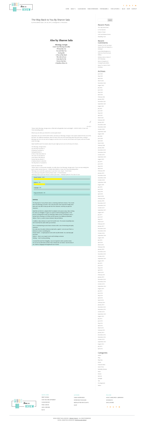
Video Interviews (92, 8)
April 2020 (100, 140)
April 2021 (100, 115)
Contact (134, 8)
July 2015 (100, 263)
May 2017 (100, 219)
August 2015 (101, 261)
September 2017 (102, 210)
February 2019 (101, 170)
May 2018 (100, 191)
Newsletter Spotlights (81, 402)
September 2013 (102, 314)
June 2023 (100, 74)
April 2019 (100, 168)
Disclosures (110, 402)
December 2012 (102, 334)
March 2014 (101, 300)
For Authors (115, 8)
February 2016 (101, 247)
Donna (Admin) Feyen (38, 22)
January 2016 (101, 249)
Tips (99, 380)
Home (67, 8)
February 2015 (101, 274)
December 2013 (102, 307)
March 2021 (101, 117)
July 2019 (100, 161)
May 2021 (100, 113)
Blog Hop (100, 360)
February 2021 (101, 120)
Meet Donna (45, 397)
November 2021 (102, 101)
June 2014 (100, 293)
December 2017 (102, 203)
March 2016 (101, 244)
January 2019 (101, 173)
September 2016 (102, 235)
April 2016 (100, 242)
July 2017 (100, 214)
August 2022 (101, 85)
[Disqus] (61, 268)
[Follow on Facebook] (123, 5)
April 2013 (100, 325)
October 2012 (101, 339)
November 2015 (102, 254)
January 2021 (101, 122)
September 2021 (102, 104)
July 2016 (100, 240)
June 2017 (100, 217)
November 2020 (102, 127)
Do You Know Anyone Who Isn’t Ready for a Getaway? (105, 47)
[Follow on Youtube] (135, 5)
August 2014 (101, 288)
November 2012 (102, 337)
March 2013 (101, 328)
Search (110, 20)
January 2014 (101, 304)
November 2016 (102, 231)
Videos (99, 385)
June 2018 (100, 189)
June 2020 (100, 138)
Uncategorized (101, 383)
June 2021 (100, 110)
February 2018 (101, 198)
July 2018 (100, 187)
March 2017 (101, 221)
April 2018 (100, 194)
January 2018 (101, 201)
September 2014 (102, 286)
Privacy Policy (74, 418)
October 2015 (101, 256)
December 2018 (102, 175)
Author (99, 355)
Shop (128, 8)
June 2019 (100, 164)
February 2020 (101, 145)
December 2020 (102, 124)
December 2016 (102, 228)
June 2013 (100, 321)
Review (99, 374)
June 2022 (100, 90)
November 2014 (102, 281)
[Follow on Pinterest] (132, 5)
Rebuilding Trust (102, 36)
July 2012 (100, 346)
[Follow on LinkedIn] (129, 5)
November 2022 (102, 83)
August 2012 (101, 344)
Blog (123, 8)
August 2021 (101, 106)
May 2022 (100, 92)
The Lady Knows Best (103, 27)
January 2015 (101, 277)
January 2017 (101, 226)
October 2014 (101, 284)
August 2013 (101, 316)
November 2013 (102, 309)
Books (99, 362)
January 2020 (101, 147)
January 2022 (101, 99)
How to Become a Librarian (114, 397)
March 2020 (101, 143)
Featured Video (101, 364)
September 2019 (102, 157)
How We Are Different (49, 399)
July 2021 (100, 108)
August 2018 (101, 184)
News (99, 371)
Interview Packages (80, 400)
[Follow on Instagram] (126, 5)
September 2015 (102, 258)
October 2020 (101, 129)
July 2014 (100, 291)
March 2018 (101, 196)
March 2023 (101, 80)
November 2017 (102, 205)
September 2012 (102, 341)
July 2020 (100, 136)
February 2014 (101, 302)
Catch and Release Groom (104, 34)
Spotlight (100, 378)
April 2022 (100, 94)
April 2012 (100, 348)
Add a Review (46, 407)
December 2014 (102, 279)
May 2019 (100, 166)
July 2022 (100, 87)
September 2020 (102, 131)
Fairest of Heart (102, 32)
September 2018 (102, 182)
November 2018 (102, 177)
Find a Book (45, 404)
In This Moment (102, 29)
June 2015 (100, 265)
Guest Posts (101, 367)
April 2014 (100, 298)
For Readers (104, 8)
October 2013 (101, 311)
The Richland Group (80, 420)
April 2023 (100, 78)
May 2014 (100, 295)
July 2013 (100, 318)
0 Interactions (64, 22)
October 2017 (101, 207)
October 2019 (101, 154)
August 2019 (101, 159)
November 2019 (102, 152)
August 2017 (101, 212)
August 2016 (101, 237)
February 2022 (101, 97)
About (73, 8)
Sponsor (100, 376)
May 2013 (100, 323)
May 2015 (100, 268)
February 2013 (101, 330)
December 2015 (102, 251)
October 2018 (101, 180)
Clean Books (82, 8)
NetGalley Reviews (102, 369)
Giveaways (109, 400)
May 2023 (100, 76)
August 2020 (101, 134)
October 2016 (101, 233)
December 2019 (102, 150)
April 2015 (100, 270)
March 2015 (101, 272)
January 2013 (101, 332)
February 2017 (101, 224)
